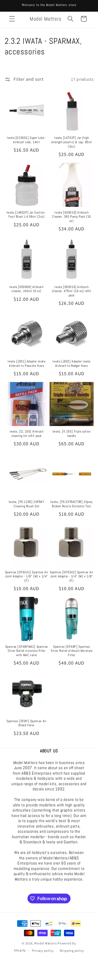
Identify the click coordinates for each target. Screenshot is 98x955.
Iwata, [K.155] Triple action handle (72, 434)
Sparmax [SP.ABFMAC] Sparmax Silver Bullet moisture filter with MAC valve (26, 651)
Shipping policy (72, 950)
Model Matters (45, 943)
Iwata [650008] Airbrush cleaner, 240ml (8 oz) (27, 289)
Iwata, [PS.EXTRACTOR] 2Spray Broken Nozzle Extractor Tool (71, 504)
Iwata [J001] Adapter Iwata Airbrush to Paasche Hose (26, 363)
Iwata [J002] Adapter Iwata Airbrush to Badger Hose (71, 363)
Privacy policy (43, 950)
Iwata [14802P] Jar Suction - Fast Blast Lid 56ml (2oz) (27, 215)
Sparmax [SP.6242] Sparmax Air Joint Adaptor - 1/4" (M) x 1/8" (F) (71, 576)
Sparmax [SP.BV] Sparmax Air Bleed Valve (26, 723)
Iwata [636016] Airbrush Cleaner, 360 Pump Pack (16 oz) (71, 217)
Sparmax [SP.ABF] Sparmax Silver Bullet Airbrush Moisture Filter (72, 651)
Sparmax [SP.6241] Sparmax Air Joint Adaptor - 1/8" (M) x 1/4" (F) (26, 576)
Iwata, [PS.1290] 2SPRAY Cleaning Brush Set (26, 504)
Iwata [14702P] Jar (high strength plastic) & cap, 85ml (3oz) (71, 142)
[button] (12, 18)
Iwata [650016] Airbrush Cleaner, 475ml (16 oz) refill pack (71, 291)
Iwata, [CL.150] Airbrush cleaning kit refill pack (26, 434)
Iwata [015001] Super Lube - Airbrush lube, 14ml (26, 140)
